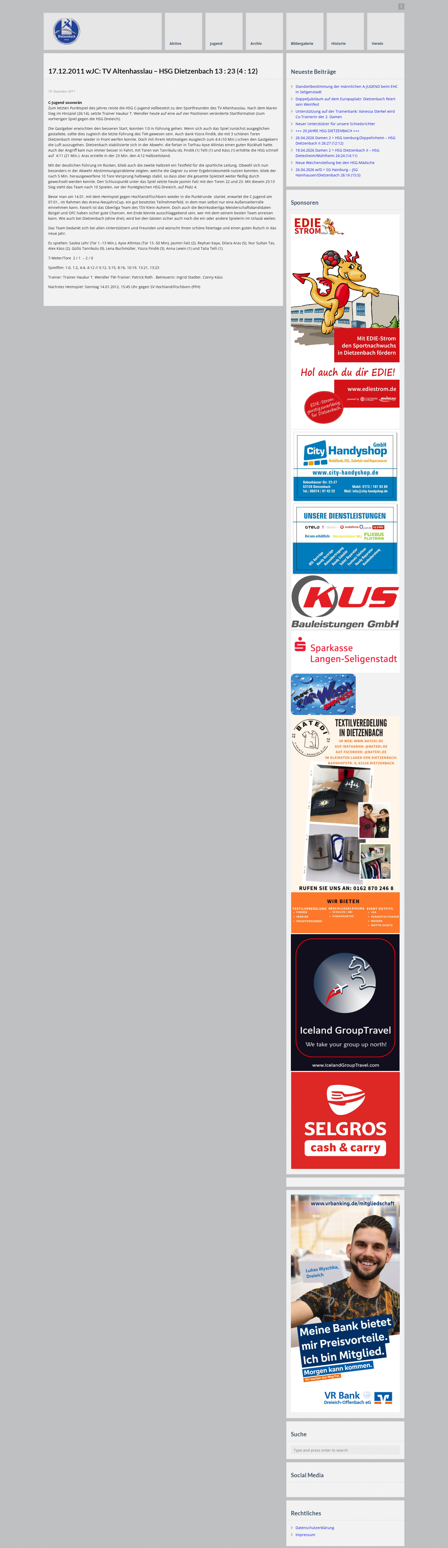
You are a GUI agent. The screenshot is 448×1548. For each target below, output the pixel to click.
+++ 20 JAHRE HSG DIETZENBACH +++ (327, 130)
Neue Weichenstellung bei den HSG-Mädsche (335, 162)
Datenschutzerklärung (315, 1527)
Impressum (305, 1534)
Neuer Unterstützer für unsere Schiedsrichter (335, 123)
